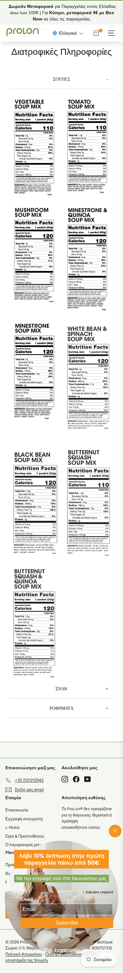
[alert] (61, 12)
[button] (68, 33)
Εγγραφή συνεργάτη (24, 819)
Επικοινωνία (16, 810)
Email (28, 899)
